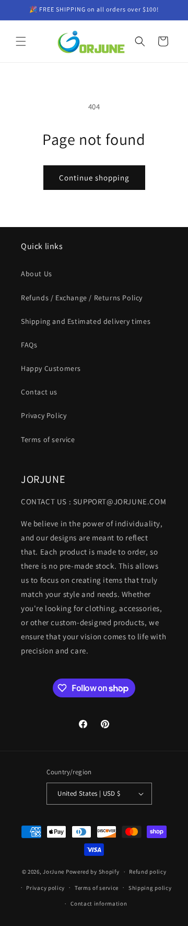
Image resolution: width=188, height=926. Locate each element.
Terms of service (48, 439)
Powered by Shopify (93, 871)
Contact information (98, 903)
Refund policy (147, 871)
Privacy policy (45, 887)
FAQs (29, 344)
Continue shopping (94, 178)
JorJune (53, 871)
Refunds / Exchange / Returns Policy (82, 297)
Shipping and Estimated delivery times (85, 321)
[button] (20, 41)
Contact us (39, 392)
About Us (36, 273)
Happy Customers (51, 368)
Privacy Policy (43, 415)
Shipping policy (150, 887)
